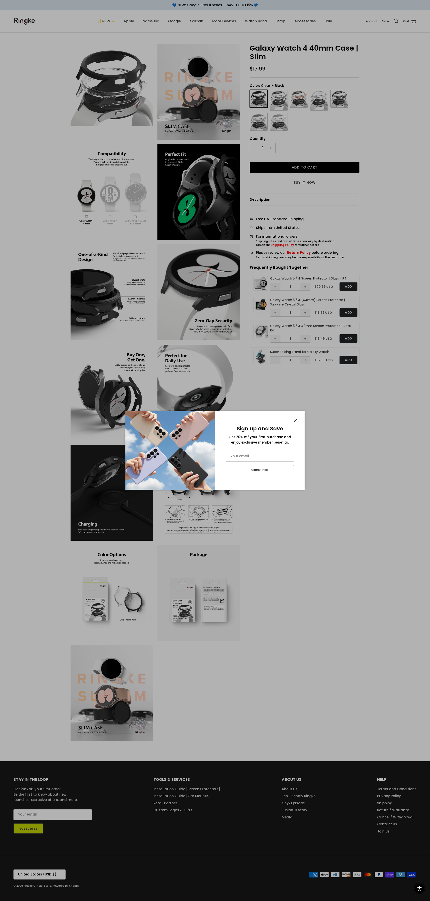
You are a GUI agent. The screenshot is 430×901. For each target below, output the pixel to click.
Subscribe (260, 470)
